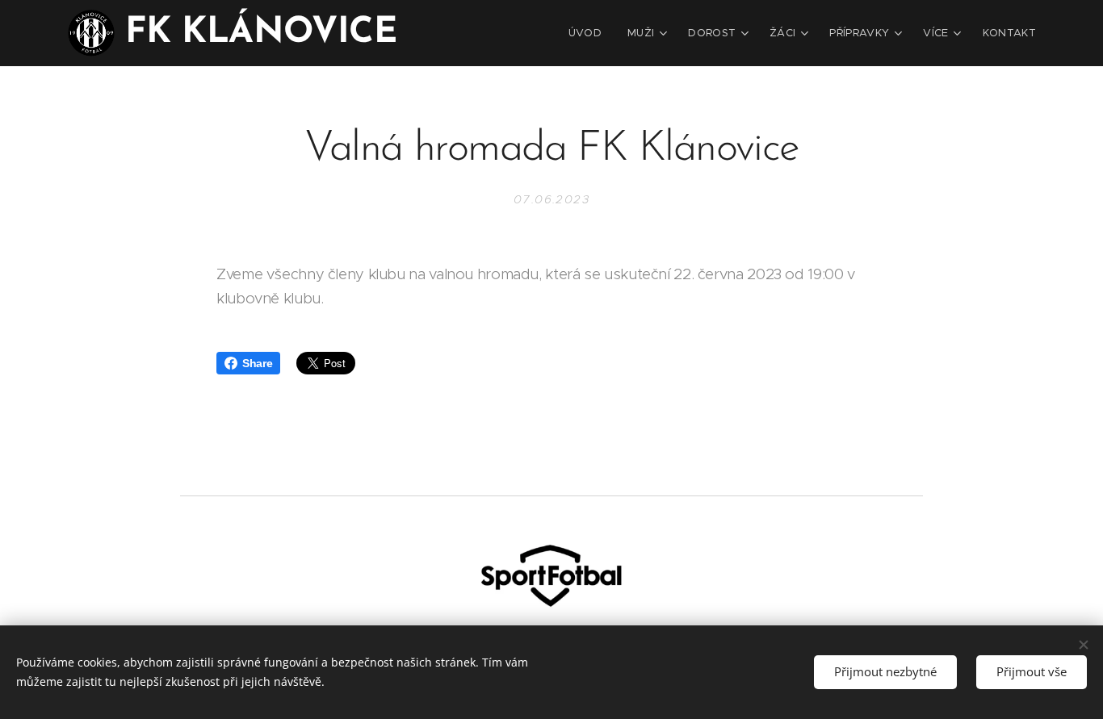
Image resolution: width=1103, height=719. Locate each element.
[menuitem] (589, 33)
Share (257, 363)
